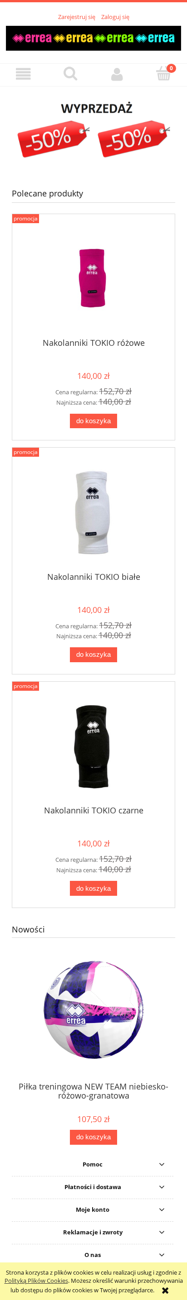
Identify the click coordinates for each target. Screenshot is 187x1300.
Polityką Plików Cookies (36, 1280)
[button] (23, 74)
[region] (93, 130)
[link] (93, 130)
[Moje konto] (117, 74)
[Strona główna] (93, 37)
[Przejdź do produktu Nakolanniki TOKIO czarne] (93, 747)
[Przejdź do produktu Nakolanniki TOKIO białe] (93, 513)
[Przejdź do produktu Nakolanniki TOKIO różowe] (93, 279)
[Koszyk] (163, 74)
